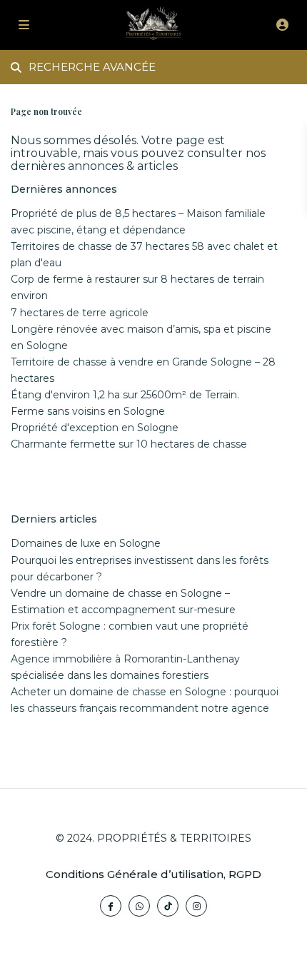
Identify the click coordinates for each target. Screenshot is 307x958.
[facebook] (110, 906)
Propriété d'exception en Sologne (94, 427)
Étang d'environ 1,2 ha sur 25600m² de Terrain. (125, 394)
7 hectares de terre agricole (80, 312)
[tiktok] (167, 906)
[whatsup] (139, 906)
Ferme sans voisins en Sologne (88, 411)
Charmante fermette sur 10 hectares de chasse (129, 444)
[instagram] (196, 906)
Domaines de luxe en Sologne (86, 543)
